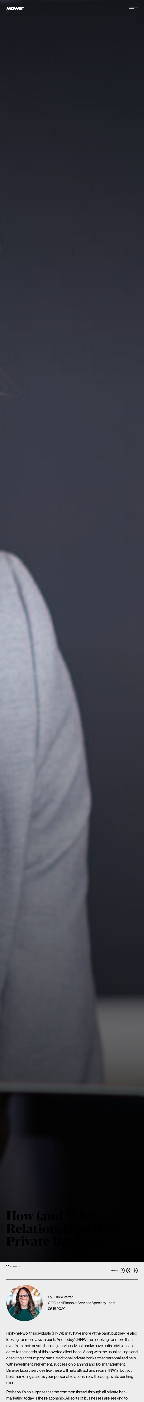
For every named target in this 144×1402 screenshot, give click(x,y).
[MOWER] (15, 9)
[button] (133, 9)
